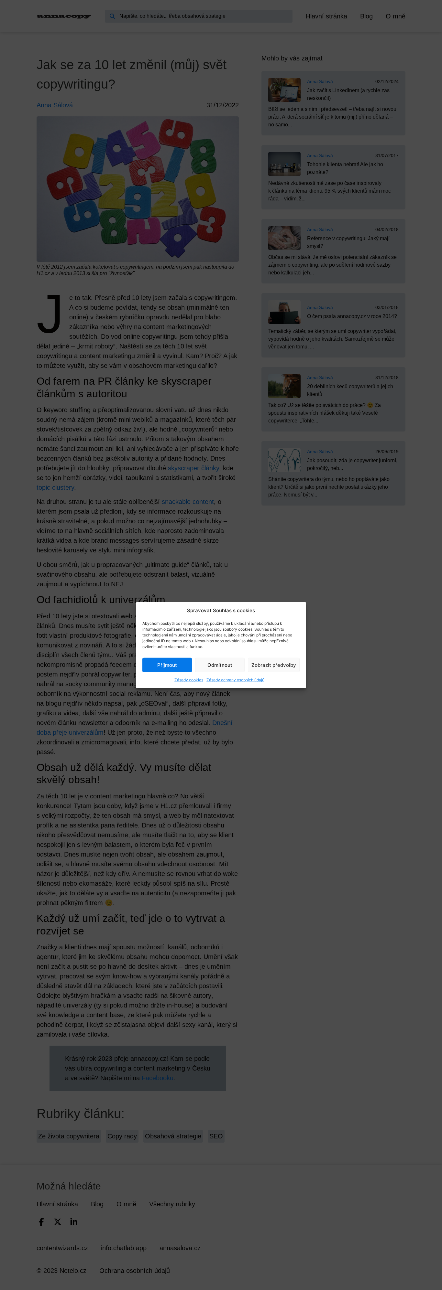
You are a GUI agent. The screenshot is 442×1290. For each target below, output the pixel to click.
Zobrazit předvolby (273, 665)
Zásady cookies (188, 679)
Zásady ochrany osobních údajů (235, 679)
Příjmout (167, 665)
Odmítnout (219, 665)
